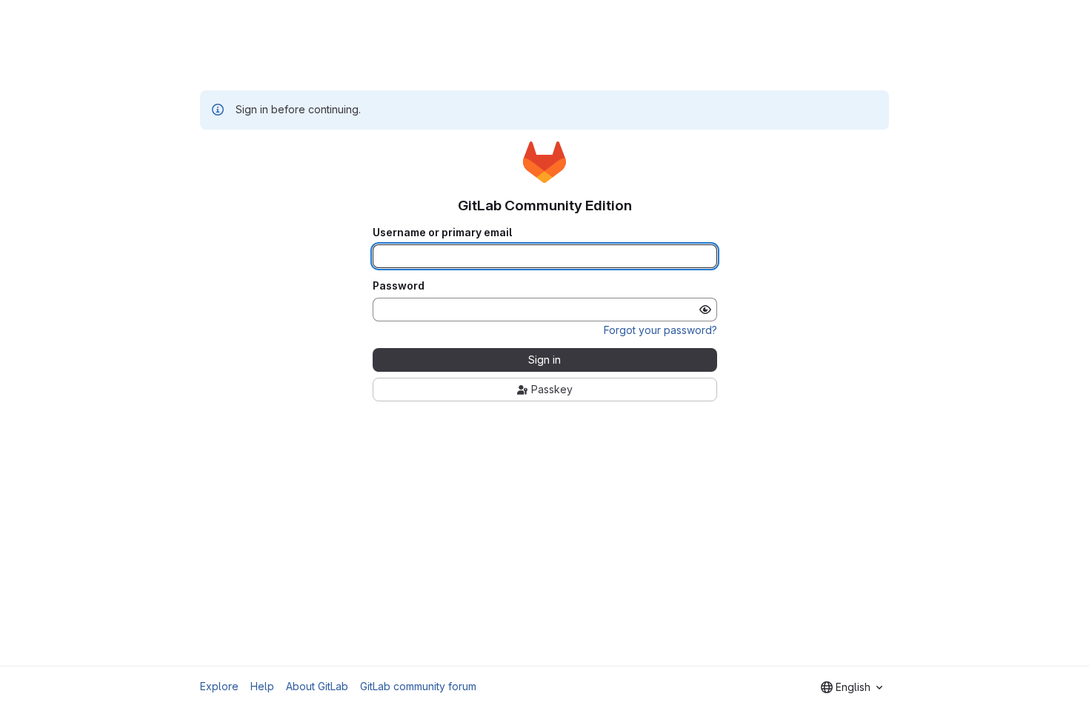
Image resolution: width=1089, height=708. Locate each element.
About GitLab (317, 686)
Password (398, 286)
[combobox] (851, 687)
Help (262, 686)
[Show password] (705, 309)
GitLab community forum (418, 686)
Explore (219, 686)
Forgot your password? (660, 330)
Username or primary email (442, 232)
